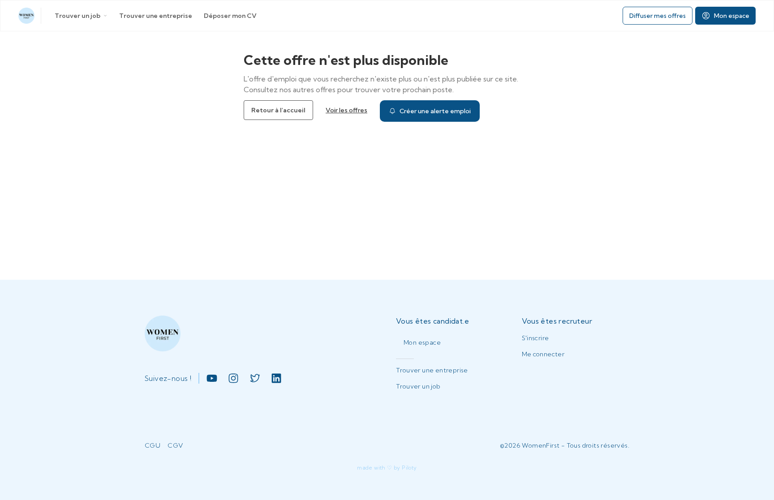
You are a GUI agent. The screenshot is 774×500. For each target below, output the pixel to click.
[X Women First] (254, 378)
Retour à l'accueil (278, 110)
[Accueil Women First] (26, 16)
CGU (152, 445)
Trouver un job (77, 16)
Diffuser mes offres (657, 15)
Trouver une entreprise (155, 16)
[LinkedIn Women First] (276, 378)
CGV (175, 445)
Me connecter (543, 354)
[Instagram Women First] (233, 378)
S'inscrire (535, 338)
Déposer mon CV (230, 16)
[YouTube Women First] (211, 378)
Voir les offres (346, 110)
